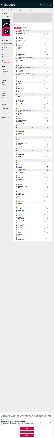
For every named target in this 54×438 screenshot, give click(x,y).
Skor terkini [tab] (17, 27)
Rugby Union (18, 24)
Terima (27, 428)
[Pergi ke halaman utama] (10, 5)
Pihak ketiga (7, 419)
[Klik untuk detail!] (32, 34)
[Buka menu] (50, 5)
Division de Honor (5, 16)
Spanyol (27, 24)
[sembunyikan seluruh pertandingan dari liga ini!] (50, 31)
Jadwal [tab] (24, 27)
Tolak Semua (27, 431)
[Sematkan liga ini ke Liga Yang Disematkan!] (31, 31)
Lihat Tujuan (26, 435)
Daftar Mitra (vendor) (5, 424)
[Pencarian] (40, 5)
